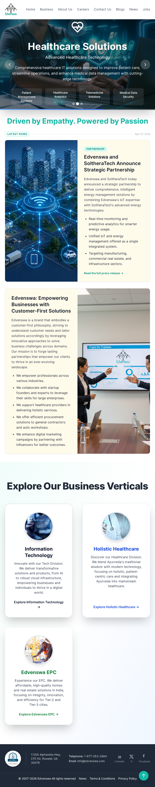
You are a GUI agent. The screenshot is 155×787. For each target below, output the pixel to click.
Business (46, 9)
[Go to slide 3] (81, 104)
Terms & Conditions (102, 778)
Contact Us (102, 9)
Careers (83, 9)
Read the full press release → (103, 273)
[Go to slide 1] (73, 103)
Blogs (120, 9)
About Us (65, 9)
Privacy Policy (127, 778)
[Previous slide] (10, 64)
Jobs (146, 9)
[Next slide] (145, 64)
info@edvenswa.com (91, 761)
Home (30, 9)
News (133, 9)
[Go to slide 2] (77, 104)
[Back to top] (144, 776)
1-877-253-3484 (95, 756)
